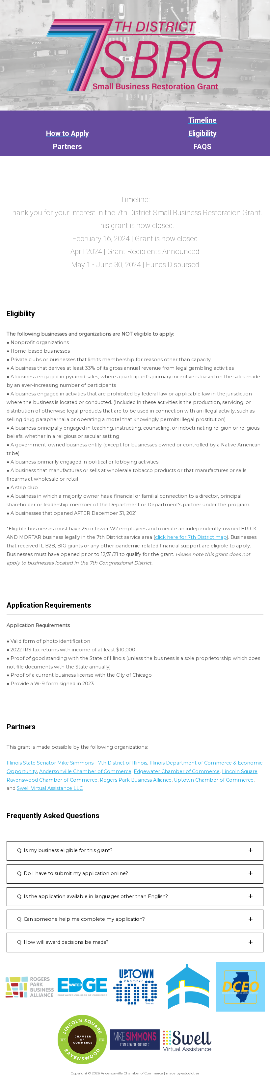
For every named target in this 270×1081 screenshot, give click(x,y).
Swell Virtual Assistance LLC (50, 788)
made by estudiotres (182, 1073)
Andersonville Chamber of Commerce (85, 771)
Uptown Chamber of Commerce (214, 780)
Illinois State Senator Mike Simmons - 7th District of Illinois (77, 763)
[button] (135, 851)
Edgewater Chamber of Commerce (177, 771)
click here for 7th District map (191, 537)
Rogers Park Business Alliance (136, 780)
